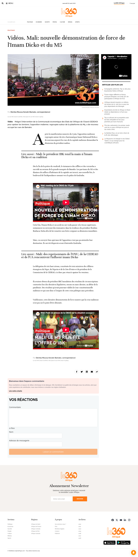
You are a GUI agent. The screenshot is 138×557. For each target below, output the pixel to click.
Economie (39, 22)
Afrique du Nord (35, 524)
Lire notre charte (15, 391)
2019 (79, 531)
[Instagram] (129, 520)
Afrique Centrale (35, 529)
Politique (30, 22)
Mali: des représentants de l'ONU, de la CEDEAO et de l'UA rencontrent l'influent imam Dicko (59, 255)
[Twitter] (117, 520)
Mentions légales (59, 529)
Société (47, 22)
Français (132, 3)
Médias (70, 22)
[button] (133, 552)
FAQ (56, 526)
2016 (79, 538)
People (55, 22)
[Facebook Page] (112, 520)
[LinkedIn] (125, 520)
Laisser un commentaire (53, 452)
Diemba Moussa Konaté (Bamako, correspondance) (30, 112)
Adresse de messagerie (19, 440)
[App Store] (109, 542)
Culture (62, 22)
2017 (79, 536)
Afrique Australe (35, 533)
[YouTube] (121, 520)
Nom (11, 432)
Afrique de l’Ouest (36, 526)
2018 (79, 533)
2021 (79, 526)
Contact (57, 531)
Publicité (57, 533)
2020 (79, 529)
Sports (77, 22)
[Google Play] (123, 542)
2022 (79, 524)
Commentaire (15, 407)
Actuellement (11, 22)
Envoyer (80, 499)
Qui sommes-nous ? (60, 524)
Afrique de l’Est (35, 531)
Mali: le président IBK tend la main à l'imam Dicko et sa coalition (57, 155)
